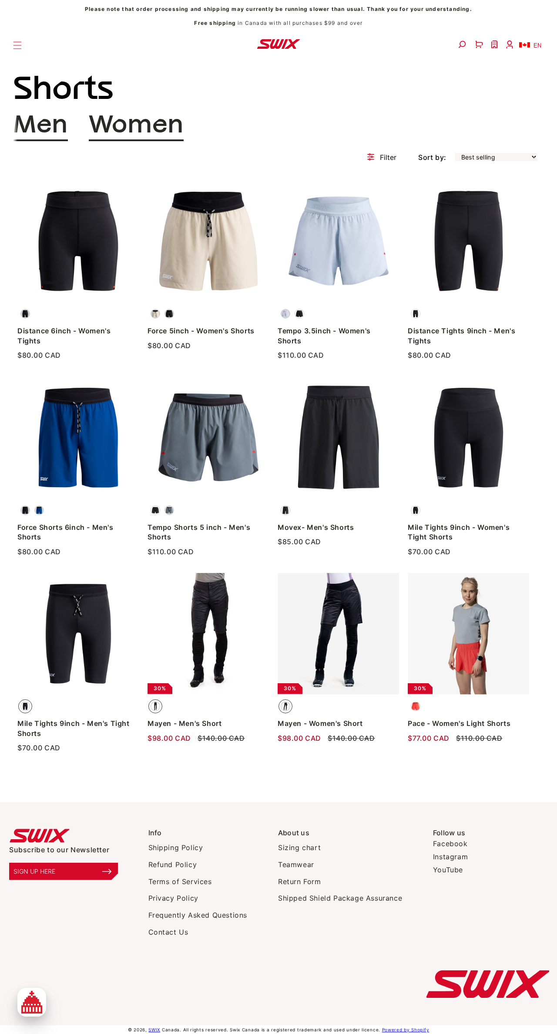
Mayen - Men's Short (184, 723)
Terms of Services (180, 881)
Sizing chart (299, 847)
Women (136, 125)
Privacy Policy (173, 898)
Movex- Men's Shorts (316, 527)
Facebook (450, 843)
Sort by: (432, 157)
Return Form (299, 881)
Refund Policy (172, 864)
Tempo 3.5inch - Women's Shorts (324, 335)
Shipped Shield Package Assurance (340, 898)
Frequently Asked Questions (198, 915)
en (537, 45)
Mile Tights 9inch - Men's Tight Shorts (73, 728)
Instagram (450, 856)
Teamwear (296, 864)
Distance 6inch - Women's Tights (64, 335)
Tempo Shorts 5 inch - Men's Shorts (199, 532)
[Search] (463, 44)
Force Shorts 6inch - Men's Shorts (65, 532)
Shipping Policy (175, 847)
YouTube (448, 869)
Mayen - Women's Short (320, 723)
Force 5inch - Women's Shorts (201, 330)
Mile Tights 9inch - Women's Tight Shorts (459, 532)
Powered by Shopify (405, 1029)
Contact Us (168, 932)
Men (40, 125)
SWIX (154, 1029)
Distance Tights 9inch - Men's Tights (461, 335)
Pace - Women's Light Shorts (459, 723)
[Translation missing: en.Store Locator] (495, 44)
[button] (480, 44)
